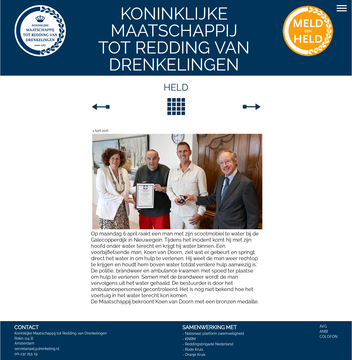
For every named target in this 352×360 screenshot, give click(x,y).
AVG (323, 326)
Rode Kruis (194, 349)
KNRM (190, 339)
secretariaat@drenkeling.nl (36, 349)
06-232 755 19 (25, 354)
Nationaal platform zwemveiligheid (214, 333)
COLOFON (329, 337)
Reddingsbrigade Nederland (209, 344)
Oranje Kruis (195, 355)
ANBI (324, 331)
